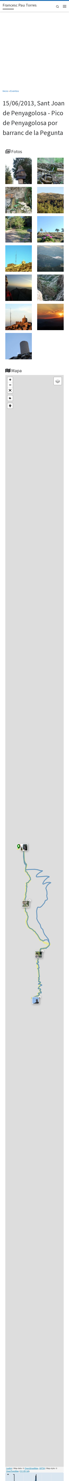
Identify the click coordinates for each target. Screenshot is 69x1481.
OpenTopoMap (12, 1471)
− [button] (10, 385)
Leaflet (9, 1468)
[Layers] (58, 381)
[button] (10, 390)
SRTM (42, 1468)
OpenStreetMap (31, 1468)
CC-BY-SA (24, 1471)
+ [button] (10, 379)
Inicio (5, 91)
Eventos (14, 91)
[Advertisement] (34, 53)
